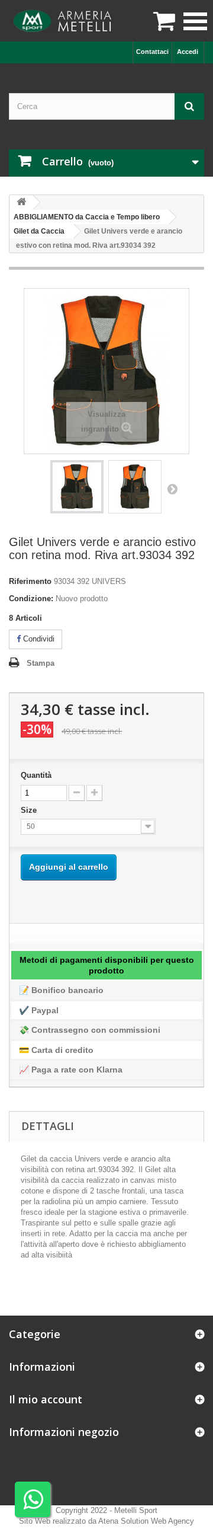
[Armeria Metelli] (63, 21)
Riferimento (30, 581)
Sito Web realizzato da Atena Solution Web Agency (106, 1521)
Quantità (36, 775)
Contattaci (152, 51)
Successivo (172, 488)
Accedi (187, 51)
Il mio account (45, 1399)
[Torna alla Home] (21, 202)
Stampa (40, 663)
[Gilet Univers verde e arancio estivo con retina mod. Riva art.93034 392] (77, 487)
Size (30, 810)
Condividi (37, 638)
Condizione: (31, 598)
